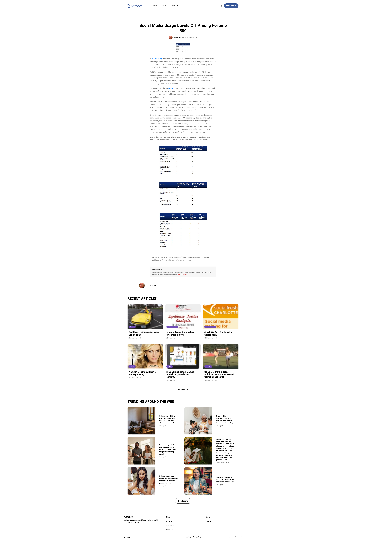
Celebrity (208, 366)
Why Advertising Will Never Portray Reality (142, 373)
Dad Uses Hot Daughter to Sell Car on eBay (144, 333)
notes (170, 88)
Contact (165, 5)
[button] (183, 389)
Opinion (132, 366)
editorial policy (173, 260)
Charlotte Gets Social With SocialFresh (218, 333)
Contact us (170, 525)
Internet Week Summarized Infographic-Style (180, 333)
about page (187, 260)
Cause (169, 366)
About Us (169, 521)
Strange (132, 327)
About (155, 5)
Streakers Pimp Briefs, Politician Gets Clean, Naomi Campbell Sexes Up (219, 374)
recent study (157, 58)
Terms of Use (187, 537)
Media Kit (175, 5)
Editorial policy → (182, 274)
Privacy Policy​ (197, 537)
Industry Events (172, 327)
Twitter (208, 521)
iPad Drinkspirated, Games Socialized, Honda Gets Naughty (180, 374)
